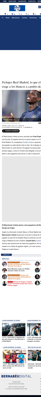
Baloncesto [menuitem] (16, 17)
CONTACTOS (32, 1)
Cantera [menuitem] (24, 17)
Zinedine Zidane (28, 142)
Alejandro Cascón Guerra (12, 127)
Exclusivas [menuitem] (33, 17)
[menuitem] (2, 17)
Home (5, 1)
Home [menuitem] (8, 17)
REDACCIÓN (12, 1)
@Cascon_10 (28, 127)
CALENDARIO (22, 1)
